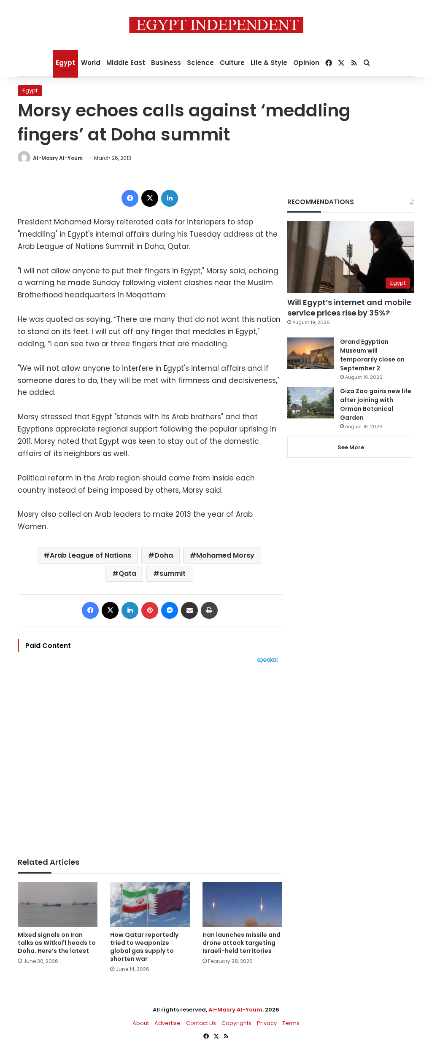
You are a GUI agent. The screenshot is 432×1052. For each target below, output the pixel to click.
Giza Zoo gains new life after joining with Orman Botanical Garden (375, 404)
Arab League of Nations (90, 555)
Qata (127, 573)
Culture (232, 62)
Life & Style (269, 62)
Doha (163, 555)
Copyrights (236, 1023)
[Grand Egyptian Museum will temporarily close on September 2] (310, 353)
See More (351, 447)
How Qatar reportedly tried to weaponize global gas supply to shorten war (144, 947)
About (140, 1023)
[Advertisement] (150, 756)
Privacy (267, 1023)
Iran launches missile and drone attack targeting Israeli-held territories (241, 943)
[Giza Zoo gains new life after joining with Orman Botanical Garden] (310, 402)
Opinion (306, 62)
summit (172, 573)
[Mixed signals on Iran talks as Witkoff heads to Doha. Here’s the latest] (57, 904)
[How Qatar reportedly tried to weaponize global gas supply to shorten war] (150, 904)
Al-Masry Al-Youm (58, 158)
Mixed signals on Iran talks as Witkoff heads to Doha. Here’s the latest (57, 943)
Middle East (125, 62)
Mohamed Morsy (225, 555)
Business (166, 62)
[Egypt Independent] (216, 25)
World (90, 62)
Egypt (65, 62)
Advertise (167, 1023)
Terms (291, 1023)
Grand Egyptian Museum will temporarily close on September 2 (372, 354)
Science (200, 62)
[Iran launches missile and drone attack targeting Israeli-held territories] (242, 904)
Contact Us (201, 1023)
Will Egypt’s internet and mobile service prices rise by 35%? (349, 307)
